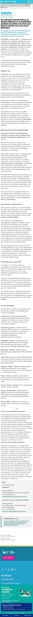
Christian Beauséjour (20, 521)
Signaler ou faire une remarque (8, 539)
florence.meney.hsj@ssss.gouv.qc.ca (14, 511)
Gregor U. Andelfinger (9, 521)
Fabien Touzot (14, 525)
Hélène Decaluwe (11, 522)
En (31, 1)
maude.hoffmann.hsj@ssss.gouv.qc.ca (14, 496)
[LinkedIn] (2, 569)
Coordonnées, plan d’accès (11, 583)
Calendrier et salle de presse (7, 4)
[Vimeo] (15, 569)
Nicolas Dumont (20, 522)
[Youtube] (9, 569)
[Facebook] (5, 569)
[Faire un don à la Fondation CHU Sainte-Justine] (8, 554)
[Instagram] (12, 569)
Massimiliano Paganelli (14, 523)
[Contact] (28, 1)
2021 (21, 4)
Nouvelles (17, 4)
